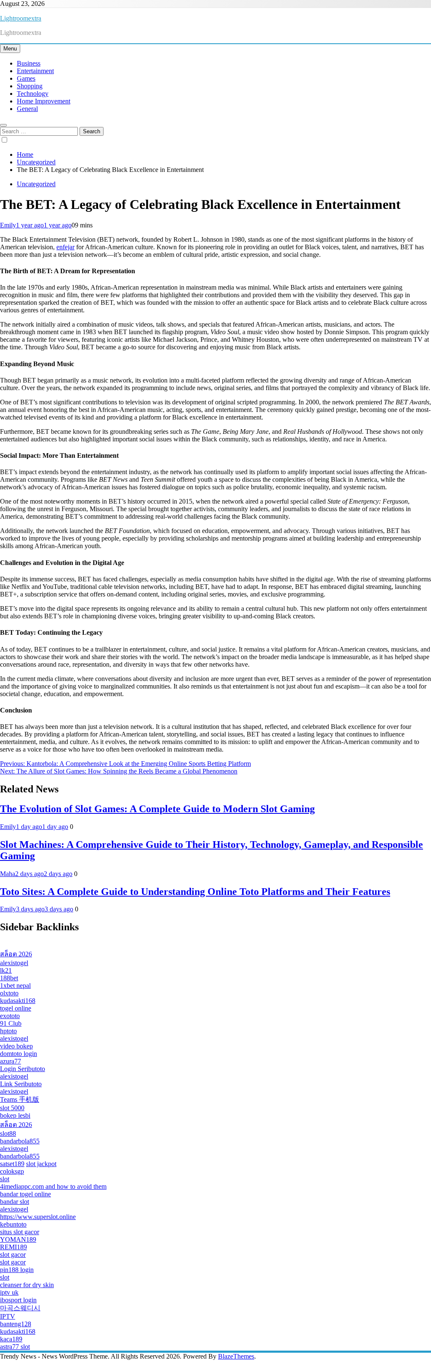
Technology (32, 93)
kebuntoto (13, 1224)
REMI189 (13, 1247)
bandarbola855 (20, 1141)
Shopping (30, 86)
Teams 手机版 (19, 1099)
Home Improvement (43, 101)
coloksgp (12, 1171)
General (27, 108)
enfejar (65, 247)
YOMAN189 (18, 1239)
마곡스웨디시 (20, 1308)
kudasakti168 (17, 1000)
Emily (8, 225)
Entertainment (35, 70)
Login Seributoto (22, 1068)
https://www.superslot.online (38, 1216)
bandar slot (14, 1201)
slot (4, 1178)
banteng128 (15, 1323)
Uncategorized (36, 183)
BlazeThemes (236, 1356)
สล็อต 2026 (16, 954)
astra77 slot (15, 1346)
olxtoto (9, 993)
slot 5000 (12, 1107)
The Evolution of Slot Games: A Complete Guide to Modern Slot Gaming (157, 808)
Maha (7, 873)
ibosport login (18, 1300)
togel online (15, 1008)
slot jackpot (41, 1163)
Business (28, 63)
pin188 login (17, 1269)
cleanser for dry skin (27, 1284)
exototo (10, 1015)
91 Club (10, 1023)
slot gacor (13, 1254)
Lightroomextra (20, 18)
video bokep (16, 1046)
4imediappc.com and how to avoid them (53, 1186)
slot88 (8, 1133)
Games (26, 78)
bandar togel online (25, 1194)
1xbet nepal (15, 985)
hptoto (8, 1030)
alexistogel (14, 962)
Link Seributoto (21, 1083)
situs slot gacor (19, 1231)
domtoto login (18, 1053)
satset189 (12, 1163)
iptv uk (9, 1292)
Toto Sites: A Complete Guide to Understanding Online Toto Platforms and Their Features (195, 891)
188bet (9, 978)
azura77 (10, 1061)
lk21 (6, 970)
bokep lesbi (15, 1115)
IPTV (7, 1316)
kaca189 (11, 1339)
